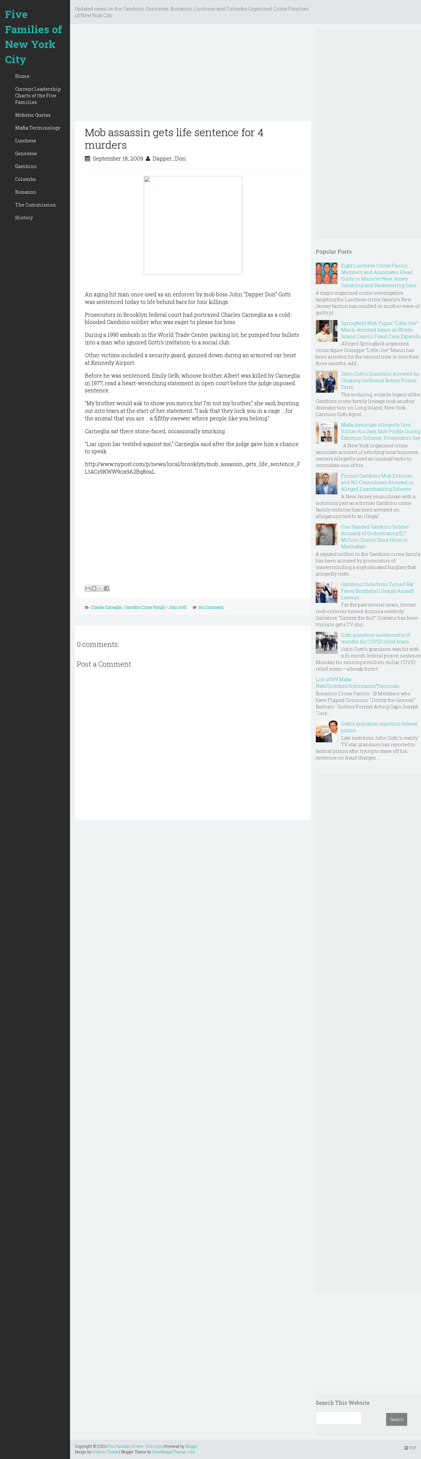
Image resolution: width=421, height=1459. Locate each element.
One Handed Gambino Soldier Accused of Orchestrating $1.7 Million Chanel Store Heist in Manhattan (375, 537)
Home (22, 76)
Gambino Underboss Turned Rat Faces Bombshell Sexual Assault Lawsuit (377, 591)
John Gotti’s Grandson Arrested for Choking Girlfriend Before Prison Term (380, 380)
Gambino (26, 166)
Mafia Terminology (37, 128)
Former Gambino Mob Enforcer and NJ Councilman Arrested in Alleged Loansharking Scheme (377, 482)
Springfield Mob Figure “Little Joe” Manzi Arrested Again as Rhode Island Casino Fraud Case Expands (380, 329)
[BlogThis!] (94, 588)
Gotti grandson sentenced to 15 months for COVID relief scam (375, 638)
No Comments (211, 607)
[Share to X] (100, 588)
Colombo (25, 179)
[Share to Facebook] (106, 588)
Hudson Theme (105, 1451)
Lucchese (25, 140)
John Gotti (177, 607)
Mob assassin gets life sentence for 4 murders (174, 138)
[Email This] (88, 588)
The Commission (35, 205)
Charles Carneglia (106, 607)
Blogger (192, 1446)
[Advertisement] (193, 75)
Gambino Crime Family (145, 607)
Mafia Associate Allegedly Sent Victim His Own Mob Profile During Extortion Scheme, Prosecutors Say (380, 431)
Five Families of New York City (33, 36)
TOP (412, 1447)
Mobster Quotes (33, 115)
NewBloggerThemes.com (173, 1451)
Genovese (26, 153)
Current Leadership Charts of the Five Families (38, 95)
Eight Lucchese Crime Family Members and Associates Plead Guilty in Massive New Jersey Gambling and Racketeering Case (378, 275)
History (24, 217)
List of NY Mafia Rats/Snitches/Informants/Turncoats (358, 682)
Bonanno (25, 192)
